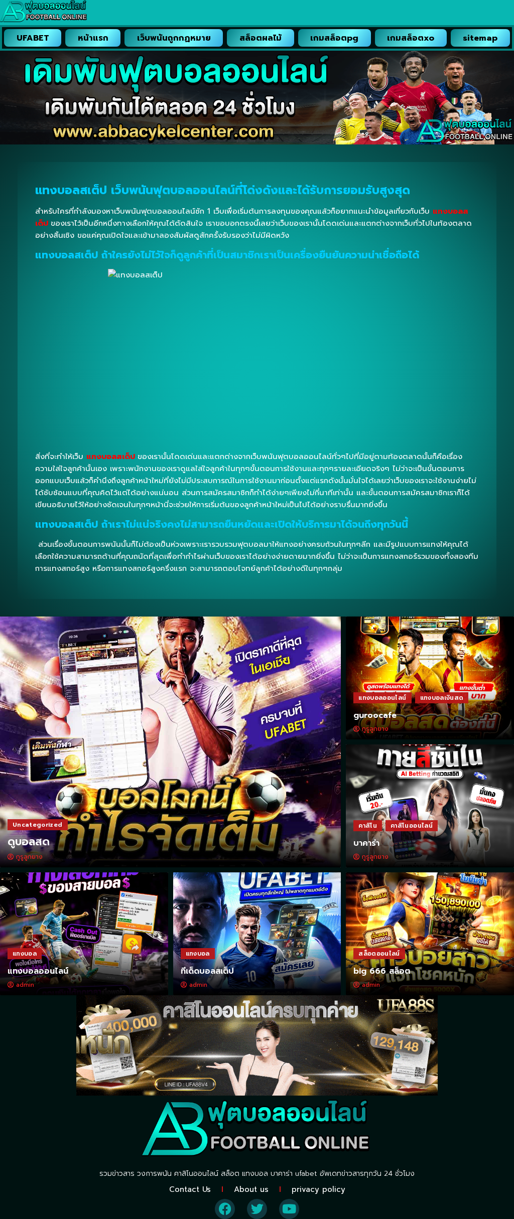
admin (25, 985)
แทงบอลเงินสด (442, 697)
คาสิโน (367, 825)
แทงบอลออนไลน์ (382, 697)
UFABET (33, 38)
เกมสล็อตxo (410, 38)
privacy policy (318, 1189)
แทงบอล (25, 953)
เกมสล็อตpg (334, 38)
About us (251, 1189)
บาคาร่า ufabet (294, 1173)
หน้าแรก (93, 38)
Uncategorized (38, 824)
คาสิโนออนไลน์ (412, 825)
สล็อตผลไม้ (260, 38)
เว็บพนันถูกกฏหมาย (174, 38)
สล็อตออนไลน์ (379, 953)
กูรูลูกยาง (29, 857)
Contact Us (190, 1189)
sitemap (480, 38)
